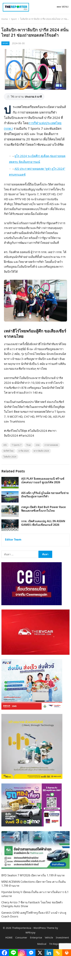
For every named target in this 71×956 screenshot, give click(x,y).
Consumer (21, 937)
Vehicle (49, 937)
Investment (62, 937)
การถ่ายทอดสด (51, 445)
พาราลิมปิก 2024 (41, 450)
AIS (5, 445)
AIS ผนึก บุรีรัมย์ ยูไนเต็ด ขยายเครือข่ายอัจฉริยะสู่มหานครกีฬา (45, 494)
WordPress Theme (43, 928)
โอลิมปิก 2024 (9, 456)
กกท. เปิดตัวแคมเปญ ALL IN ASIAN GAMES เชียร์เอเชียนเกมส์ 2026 (43, 523)
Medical (41, 944)
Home (4, 18)
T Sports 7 (16, 445)
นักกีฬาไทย (8, 450)
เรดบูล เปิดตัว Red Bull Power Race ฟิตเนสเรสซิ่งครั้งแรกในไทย (43, 508)
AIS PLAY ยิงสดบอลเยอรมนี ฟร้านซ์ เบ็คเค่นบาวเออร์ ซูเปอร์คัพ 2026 (42, 480)
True (28, 445)
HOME (9, 937)
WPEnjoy (30, 932)
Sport (14, 18)
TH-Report (55, 944)
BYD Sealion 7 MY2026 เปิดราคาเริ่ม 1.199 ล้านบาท (33, 875)
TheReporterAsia (21, 928)
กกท (37, 445)
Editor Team (13, 539)
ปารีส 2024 (23, 450)
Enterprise (36, 937)
